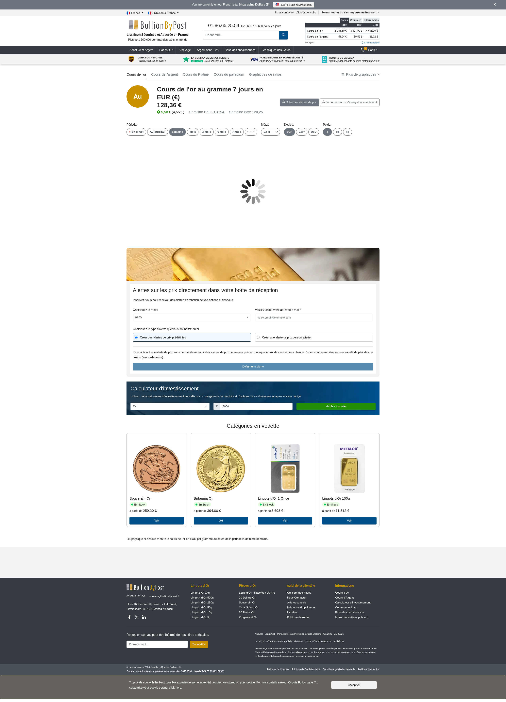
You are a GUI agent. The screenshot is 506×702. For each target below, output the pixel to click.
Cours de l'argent (317, 36)
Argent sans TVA (208, 50)
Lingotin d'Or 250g (202, 602)
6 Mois (221, 131)
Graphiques (275, 50)
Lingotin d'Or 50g (201, 607)
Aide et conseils (306, 12)
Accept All (354, 684)
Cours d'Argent (344, 597)
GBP (302, 131)
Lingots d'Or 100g (336, 498)
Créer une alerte (371, 42)
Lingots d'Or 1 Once (273, 498)
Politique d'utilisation (369, 669)
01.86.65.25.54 (135, 596)
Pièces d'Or (247, 585)
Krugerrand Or (248, 617)
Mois (193, 131)
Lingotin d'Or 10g (201, 612)
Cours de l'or (315, 30)
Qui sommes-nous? (299, 592)
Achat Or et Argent (141, 50)
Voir (156, 520)
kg (347, 131)
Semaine (177, 131)
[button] (361, 74)
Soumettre (198, 644)
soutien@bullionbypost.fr (164, 596)
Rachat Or (166, 50)
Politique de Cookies (278, 669)
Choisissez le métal (145, 309)
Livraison (292, 612)
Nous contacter (284, 12)
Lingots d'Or (200, 585)
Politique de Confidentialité (306, 669)
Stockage (185, 50)
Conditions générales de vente (339, 669)
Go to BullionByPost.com (296, 4)
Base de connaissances (240, 50)
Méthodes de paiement (301, 607)
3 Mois (206, 131)
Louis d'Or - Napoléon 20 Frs (257, 592)
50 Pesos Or (246, 612)
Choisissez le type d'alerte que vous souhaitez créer (166, 329)
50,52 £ (358, 36)
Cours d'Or (342, 592)
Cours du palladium (229, 74)
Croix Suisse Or (248, 607)
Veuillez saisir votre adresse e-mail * (278, 309)
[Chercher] (283, 35)
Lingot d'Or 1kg (200, 592)
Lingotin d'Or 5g (201, 617)
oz (337, 131)
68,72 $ (374, 36)
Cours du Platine (196, 74)
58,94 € (342, 36)
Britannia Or (203, 498)
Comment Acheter (346, 607)
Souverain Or (139, 498)
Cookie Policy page (300, 682)
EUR (289, 131)
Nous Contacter (297, 597)
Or (140, 317)
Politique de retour (298, 617)
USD (314, 131)
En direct (137, 131)
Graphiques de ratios (265, 74)
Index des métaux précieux (352, 617)
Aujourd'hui (157, 131)
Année (236, 131)
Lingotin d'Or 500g (202, 597)
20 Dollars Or (247, 597)
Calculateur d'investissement (353, 602)
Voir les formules (336, 406)
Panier (371, 49)
